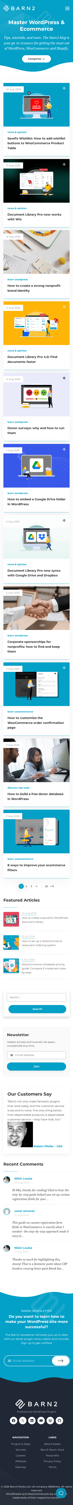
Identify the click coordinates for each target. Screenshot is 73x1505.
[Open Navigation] (67, 8)
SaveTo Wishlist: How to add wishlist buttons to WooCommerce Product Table (36, 143)
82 (46, 886)
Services (21, 1449)
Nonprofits (52, 1455)
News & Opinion (17, 132)
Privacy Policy (52, 1461)
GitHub (59, 1420)
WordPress (50, 1420)
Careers (20, 1455)
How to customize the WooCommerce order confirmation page (35, 723)
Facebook (13, 1420)
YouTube (41, 1420)
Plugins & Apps (20, 1444)
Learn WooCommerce (20, 711)
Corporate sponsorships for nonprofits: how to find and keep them (33, 647)
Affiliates (20, 1461)
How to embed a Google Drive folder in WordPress (42, 1249)
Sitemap (20, 1467)
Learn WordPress (17, 279)
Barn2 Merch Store (52, 1449)
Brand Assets (52, 1444)
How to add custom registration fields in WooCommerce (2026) (42, 1180)
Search (37, 1009)
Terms (52, 1467)
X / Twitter (22, 1420)
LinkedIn (32, 1420)
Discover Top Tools (18, 787)
